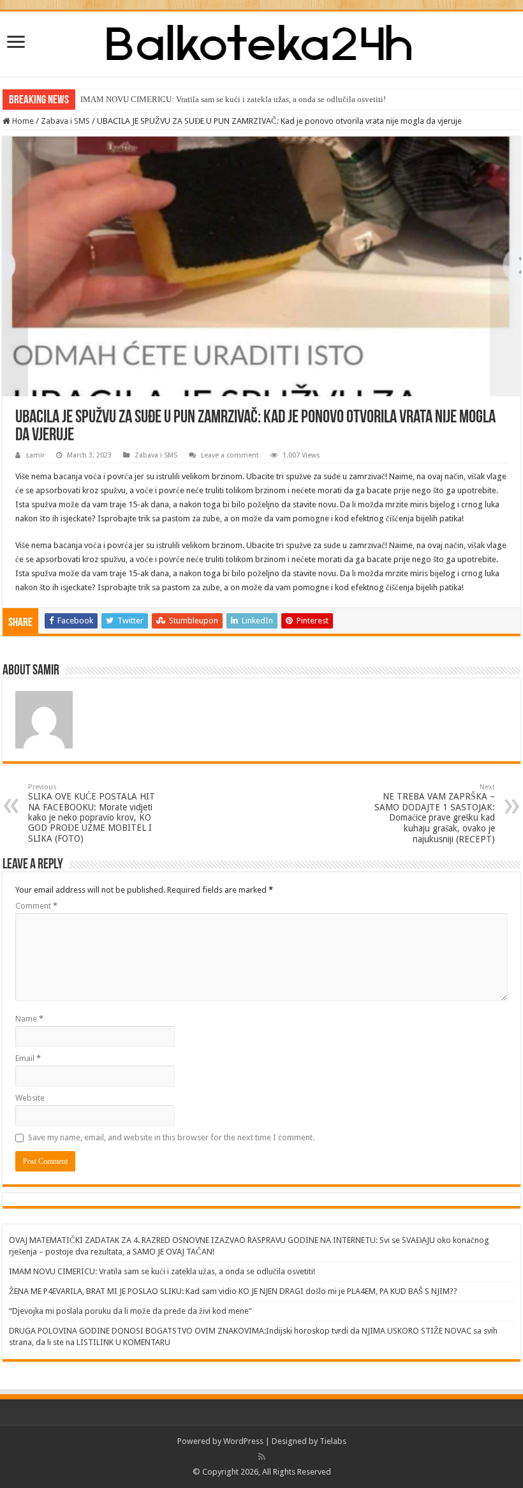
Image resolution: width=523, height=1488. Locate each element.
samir (35, 455)
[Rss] (262, 1456)
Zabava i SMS (65, 121)
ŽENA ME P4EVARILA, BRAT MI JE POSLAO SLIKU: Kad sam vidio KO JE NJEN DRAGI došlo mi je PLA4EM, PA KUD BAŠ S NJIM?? (233, 1291)
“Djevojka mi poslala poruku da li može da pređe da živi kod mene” (130, 1311)
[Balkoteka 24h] (261, 41)
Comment (36, 906)
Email (28, 1058)
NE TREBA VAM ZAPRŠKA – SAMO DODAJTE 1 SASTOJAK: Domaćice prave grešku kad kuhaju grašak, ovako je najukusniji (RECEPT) (434, 813)
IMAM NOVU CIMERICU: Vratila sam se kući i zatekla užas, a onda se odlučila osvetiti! (233, 99)
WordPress (243, 1441)
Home (22, 121)
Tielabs (333, 1441)
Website (30, 1098)
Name (29, 1018)
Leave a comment (230, 455)
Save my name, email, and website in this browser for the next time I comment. (171, 1137)
